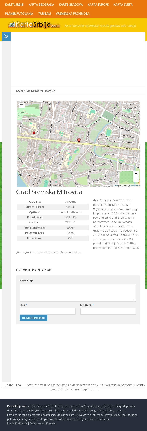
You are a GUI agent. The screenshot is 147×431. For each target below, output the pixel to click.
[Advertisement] (78, 59)
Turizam (44, 13)
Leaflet (116, 186)
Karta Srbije (14, 4)
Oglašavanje (37, 423)
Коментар (26, 280)
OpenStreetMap (135, 186)
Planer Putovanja (19, 13)
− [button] (136, 179)
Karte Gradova (71, 4)
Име (23, 304)
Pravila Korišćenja (17, 423)
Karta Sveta (123, 4)
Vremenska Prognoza (72, 13)
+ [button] (136, 173)
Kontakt (50, 423)
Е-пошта (87, 304)
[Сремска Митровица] (79, 141)
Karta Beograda (41, 4)
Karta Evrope (98, 4)
